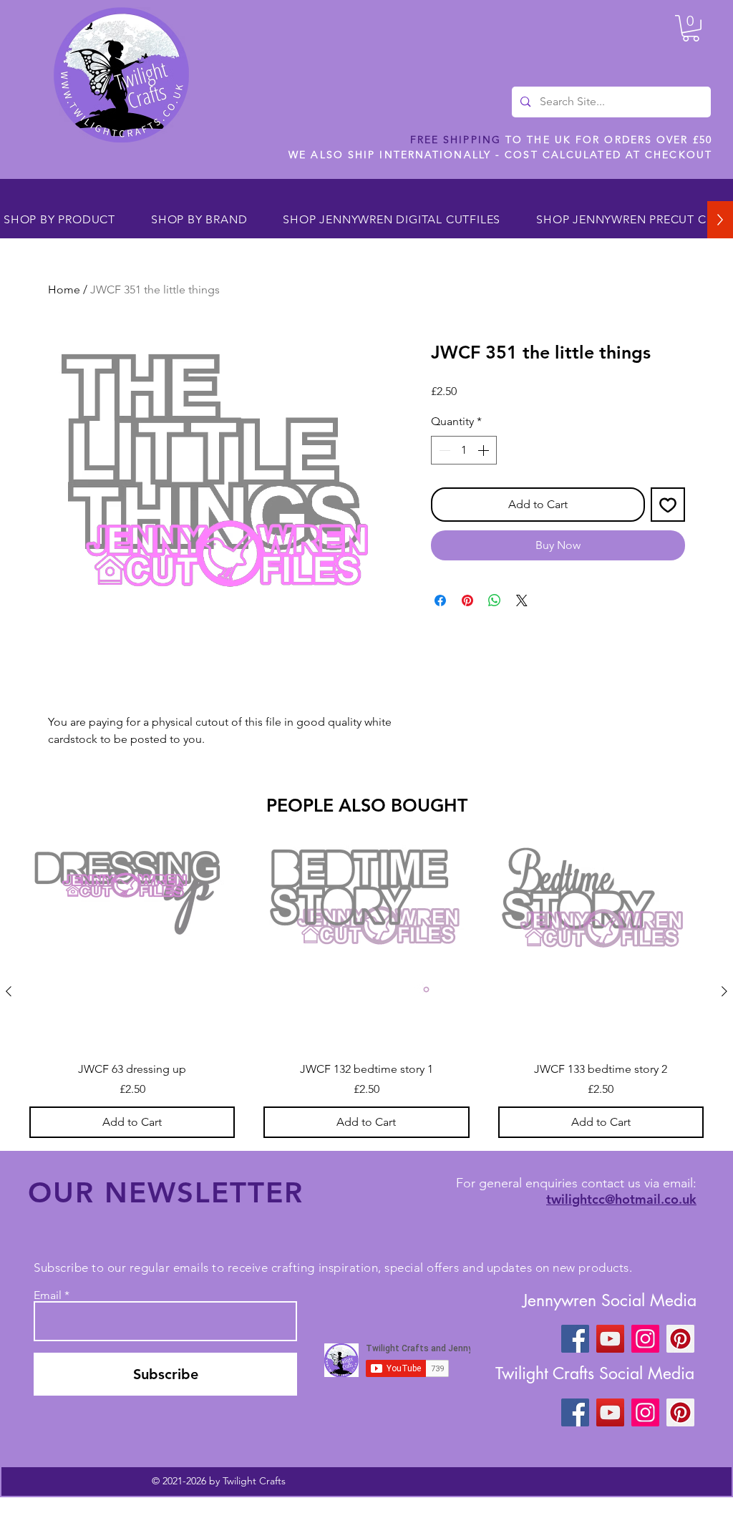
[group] (366, 991)
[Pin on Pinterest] (467, 600)
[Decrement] (443, 450)
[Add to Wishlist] (668, 504)
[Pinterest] (680, 1339)
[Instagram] (645, 1339)
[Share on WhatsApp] (494, 600)
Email (48, 1295)
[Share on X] (521, 600)
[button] (691, 28)
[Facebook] (575, 1339)
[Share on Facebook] (440, 600)
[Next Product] (724, 991)
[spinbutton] (464, 450)
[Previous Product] (8, 991)
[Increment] (485, 450)
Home (64, 289)
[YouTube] (610, 1339)
